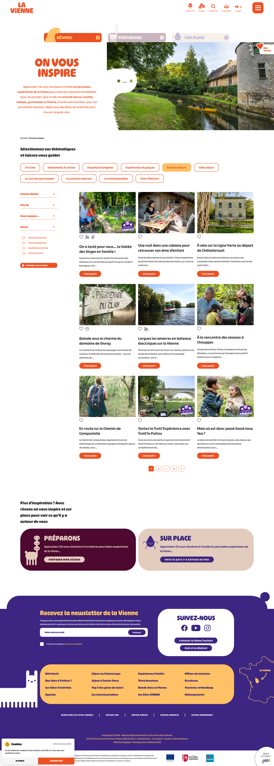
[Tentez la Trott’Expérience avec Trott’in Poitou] (166, 396)
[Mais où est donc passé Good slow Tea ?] (225, 396)
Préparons (130, 37)
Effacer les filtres (37, 265)
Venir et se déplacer (196, 648)
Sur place (194, 37)
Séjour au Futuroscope (106, 674)
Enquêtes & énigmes (100, 167)
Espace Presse (140, 715)
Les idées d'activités (58, 688)
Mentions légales (122, 742)
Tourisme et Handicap (199, 688)
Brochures (191, 681)
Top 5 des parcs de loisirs (108, 688)
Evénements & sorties (61, 167)
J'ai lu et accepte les (64, 644)
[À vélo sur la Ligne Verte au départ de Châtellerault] (225, 212)
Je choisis (20, 761)
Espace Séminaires (202, 715)
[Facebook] (184, 628)
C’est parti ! (90, 274)
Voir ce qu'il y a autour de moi (187, 559)
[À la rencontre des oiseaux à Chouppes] (225, 304)
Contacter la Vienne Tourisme (196, 640)
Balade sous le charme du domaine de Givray (100, 341)
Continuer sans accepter (62, 744)
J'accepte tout (56, 761)
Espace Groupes (169, 715)
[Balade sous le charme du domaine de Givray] (107, 304)
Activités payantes (37, 242)
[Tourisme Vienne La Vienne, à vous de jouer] (26, 7)
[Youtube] (195, 628)
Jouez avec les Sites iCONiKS (77, 715)
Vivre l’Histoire (149, 179)
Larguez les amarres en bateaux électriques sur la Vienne (164, 341)
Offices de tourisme (197, 674)
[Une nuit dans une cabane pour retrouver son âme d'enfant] (166, 212)
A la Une (30, 167)
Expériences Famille (38, 247)
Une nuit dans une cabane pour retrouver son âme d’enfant (164, 248)
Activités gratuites (37, 237)
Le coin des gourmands (39, 179)
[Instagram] (207, 628)
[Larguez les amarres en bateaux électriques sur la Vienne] (166, 304)
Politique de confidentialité (147, 742)
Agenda (50, 695)
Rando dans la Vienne (152, 688)
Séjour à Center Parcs (105, 681)
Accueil (23, 138)
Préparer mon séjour (64, 559)
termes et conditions (73, 644)
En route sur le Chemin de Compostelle (100, 431)
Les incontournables (105, 695)
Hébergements (194, 695)
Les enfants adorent (79, 179)
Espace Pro (112, 715)
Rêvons (64, 37)
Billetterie (52, 674)
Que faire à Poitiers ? (58, 681)
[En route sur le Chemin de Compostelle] (107, 396)
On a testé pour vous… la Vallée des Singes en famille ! (105, 249)
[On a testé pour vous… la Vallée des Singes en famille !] (107, 212)
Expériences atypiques (140, 167)
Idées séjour (206, 167)
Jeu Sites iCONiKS (149, 695)
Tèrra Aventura (35, 252)
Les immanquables (116, 179)
